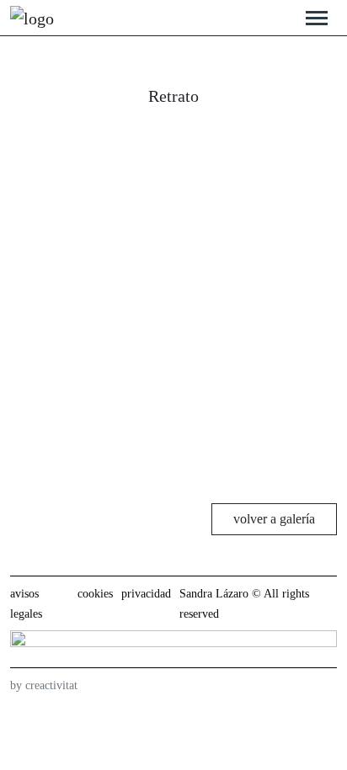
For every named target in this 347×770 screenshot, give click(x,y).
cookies (95, 593)
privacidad (146, 593)
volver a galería (274, 519)
